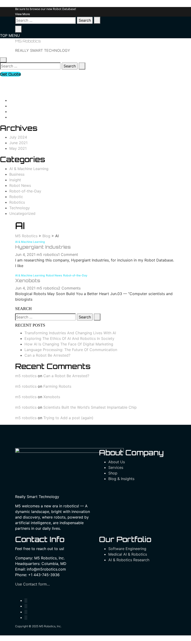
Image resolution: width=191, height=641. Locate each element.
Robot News (20, 185)
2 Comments (69, 288)
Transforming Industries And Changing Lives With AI (70, 333)
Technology (19, 208)
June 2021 (18, 142)
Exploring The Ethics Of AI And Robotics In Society (69, 338)
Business (16, 174)
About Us (116, 462)
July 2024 (18, 137)
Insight (15, 180)
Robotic (16, 196)
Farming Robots (57, 386)
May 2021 (18, 148)
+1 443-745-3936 (28, 79)
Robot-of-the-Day (25, 191)
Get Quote (10, 74)
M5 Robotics (28, 41)
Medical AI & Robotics (127, 554)
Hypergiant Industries (43, 247)
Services (115, 467)
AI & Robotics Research (128, 559)
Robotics (17, 202)
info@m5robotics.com (32, 85)
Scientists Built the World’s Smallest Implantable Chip (90, 407)
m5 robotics (47, 254)
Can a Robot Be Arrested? (47, 355)
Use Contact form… (32, 584)
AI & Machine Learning (28, 168)
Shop (112, 473)
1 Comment (68, 254)
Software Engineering (127, 548)
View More (22, 14)
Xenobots (27, 280)
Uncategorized (22, 213)
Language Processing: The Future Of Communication (70, 349)
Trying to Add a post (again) (68, 417)
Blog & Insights (121, 478)
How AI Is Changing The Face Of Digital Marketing (68, 344)
